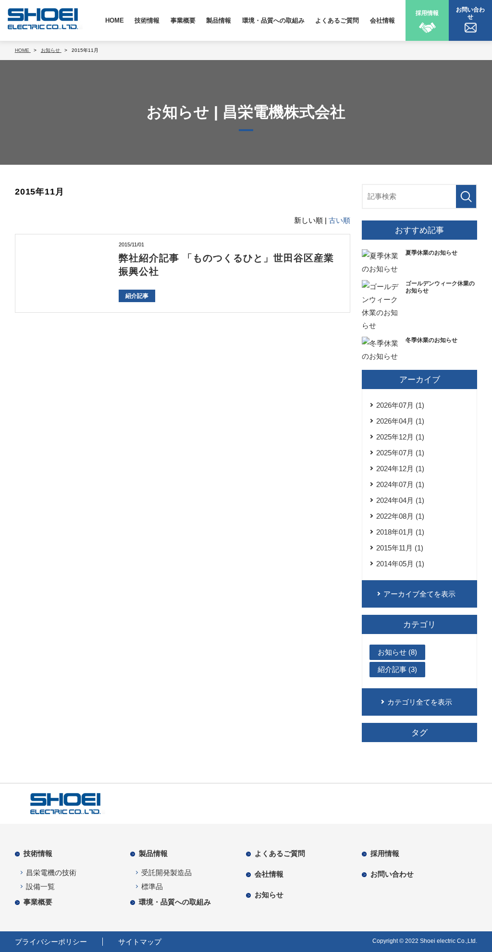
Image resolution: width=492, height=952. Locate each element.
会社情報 (382, 20)
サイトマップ (139, 942)
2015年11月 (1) (399, 548)
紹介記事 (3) (397, 669)
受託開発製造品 (166, 872)
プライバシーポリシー (51, 942)
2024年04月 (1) (400, 500)
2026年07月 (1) (400, 405)
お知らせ (269, 895)
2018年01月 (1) (400, 532)
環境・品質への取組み (273, 20)
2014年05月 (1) (400, 564)
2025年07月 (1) (400, 453)
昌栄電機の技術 (51, 872)
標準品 (152, 886)
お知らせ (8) (397, 652)
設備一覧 (40, 886)
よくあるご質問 (337, 20)
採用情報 (384, 853)
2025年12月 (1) (400, 437)
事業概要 (183, 20)
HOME (114, 20)
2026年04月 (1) (400, 421)
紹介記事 (136, 296)
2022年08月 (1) (400, 516)
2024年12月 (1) (400, 468)
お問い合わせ (392, 874)
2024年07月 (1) (400, 484)
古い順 (339, 220)
